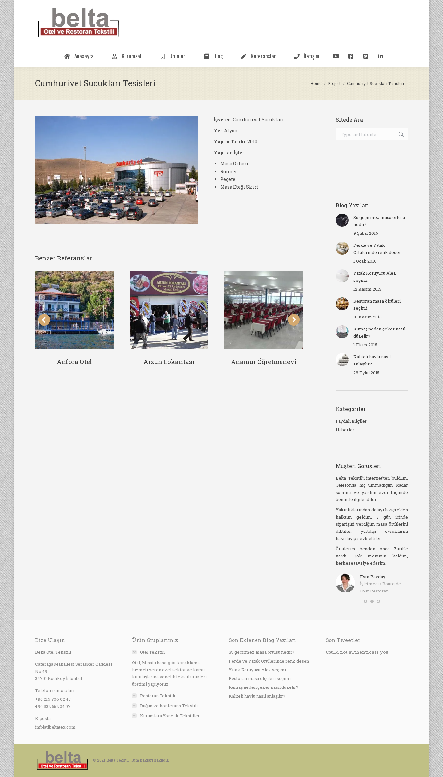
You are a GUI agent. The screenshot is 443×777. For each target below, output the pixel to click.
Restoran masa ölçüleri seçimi (377, 304)
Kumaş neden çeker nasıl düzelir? (379, 332)
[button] (365, 601)
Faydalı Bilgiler (351, 421)
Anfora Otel (74, 361)
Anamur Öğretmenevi (264, 361)
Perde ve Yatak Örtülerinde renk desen (377, 248)
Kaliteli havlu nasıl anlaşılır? (372, 360)
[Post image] (74, 310)
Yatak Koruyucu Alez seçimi (374, 276)
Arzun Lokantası (169, 361)
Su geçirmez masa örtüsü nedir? (379, 220)
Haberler (345, 430)
